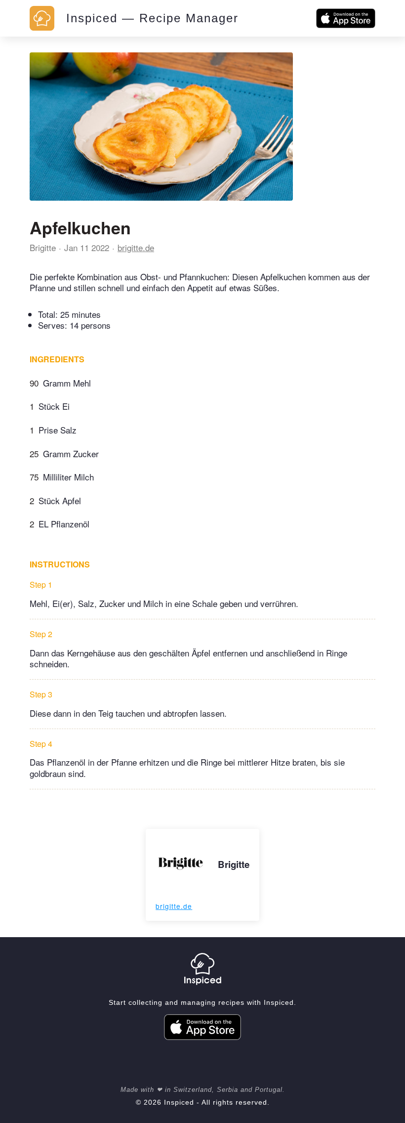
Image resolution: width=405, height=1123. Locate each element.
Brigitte (43, 247)
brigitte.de (136, 247)
